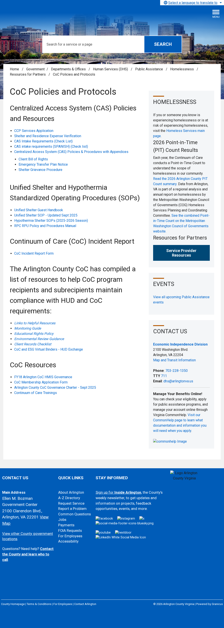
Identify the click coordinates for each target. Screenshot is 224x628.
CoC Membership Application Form (41, 382)
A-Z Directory (69, 498)
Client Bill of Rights (33, 159)
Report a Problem (72, 509)
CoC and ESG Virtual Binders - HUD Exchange (48, 349)
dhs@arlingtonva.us (178, 381)
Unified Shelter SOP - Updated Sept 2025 (45, 215)
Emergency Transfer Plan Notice (43, 164)
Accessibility (68, 541)
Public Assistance (149, 69)
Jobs (62, 520)
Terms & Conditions (39, 604)
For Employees (70, 536)
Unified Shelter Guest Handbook (39, 210)
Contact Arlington (85, 604)
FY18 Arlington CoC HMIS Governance (43, 377)
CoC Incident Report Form (34, 253)
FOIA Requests (70, 531)
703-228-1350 (176, 371)
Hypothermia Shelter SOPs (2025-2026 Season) (51, 220)
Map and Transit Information (174, 360)
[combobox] (192, 2)
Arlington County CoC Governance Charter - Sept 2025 (55, 387)
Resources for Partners (28, 74)
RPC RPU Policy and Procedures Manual (45, 226)
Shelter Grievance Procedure (40, 170)
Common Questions (74, 514)
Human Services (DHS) (111, 69)
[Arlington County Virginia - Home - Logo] (36, 15)
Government (35, 69)
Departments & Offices (69, 69)
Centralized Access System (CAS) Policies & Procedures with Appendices (71, 152)
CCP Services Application (33, 131)
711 (164, 376)
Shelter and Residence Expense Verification (47, 136)
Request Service (71, 503)
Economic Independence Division (180, 344)
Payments (66, 525)
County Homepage (13, 604)
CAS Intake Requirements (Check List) (43, 141)
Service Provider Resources (181, 252)
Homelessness (182, 69)
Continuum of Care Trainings (35, 393)
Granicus (217, 604)
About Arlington (71, 492)
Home (14, 69)
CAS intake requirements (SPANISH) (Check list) (51, 146)
